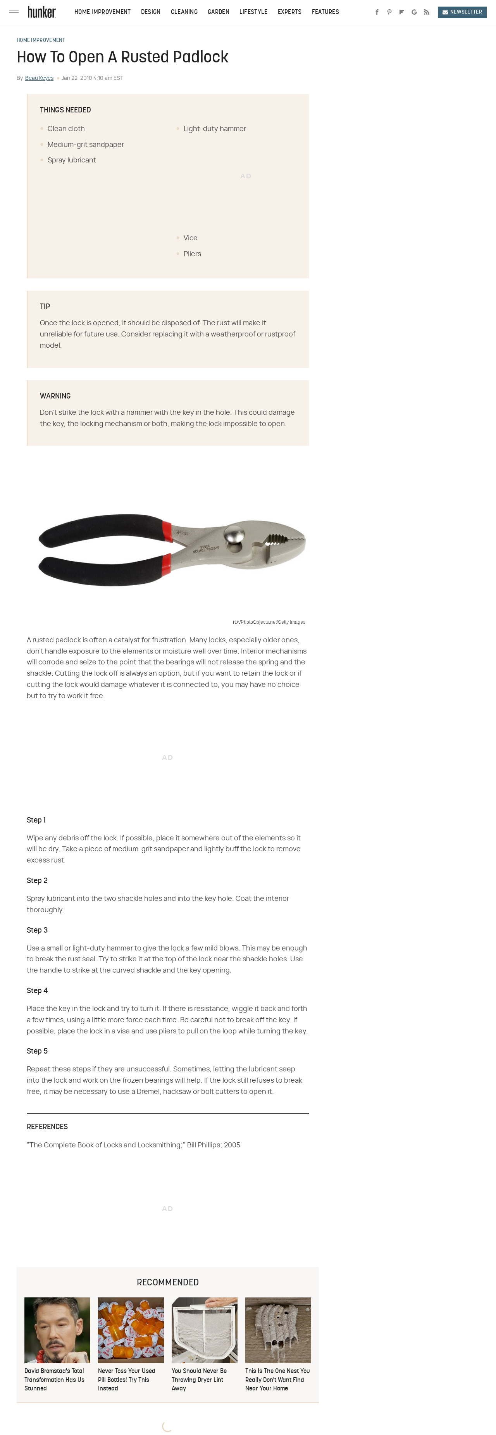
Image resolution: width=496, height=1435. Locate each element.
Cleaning (184, 12)
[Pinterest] (389, 12)
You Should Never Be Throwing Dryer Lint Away (199, 1380)
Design (151, 12)
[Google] (414, 12)
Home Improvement (102, 12)
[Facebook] (377, 12)
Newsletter (466, 12)
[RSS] (427, 12)
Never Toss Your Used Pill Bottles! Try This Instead (126, 1380)
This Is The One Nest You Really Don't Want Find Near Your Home (277, 1380)
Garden (218, 12)
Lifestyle (253, 12)
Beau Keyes (39, 78)
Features (325, 12)
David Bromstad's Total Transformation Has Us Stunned (54, 1380)
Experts (290, 12)
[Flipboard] (402, 12)
